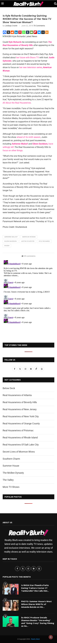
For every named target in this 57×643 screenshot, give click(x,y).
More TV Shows (11, 487)
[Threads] (43, 32)
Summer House (11, 465)
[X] (8, 32)
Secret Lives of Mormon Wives (19, 451)
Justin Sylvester (27, 241)
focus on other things (13, 150)
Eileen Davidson (10, 241)
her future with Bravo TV (27, 57)
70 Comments (39, 26)
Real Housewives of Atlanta (17, 395)
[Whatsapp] (23, 32)
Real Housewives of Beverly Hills (20, 402)
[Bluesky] (39, 32)
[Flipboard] (35, 32)
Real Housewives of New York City (21, 416)
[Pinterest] (20, 32)
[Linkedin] (16, 32)
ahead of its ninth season (28, 137)
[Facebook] (4, 32)
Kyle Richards (44, 241)
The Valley (8, 479)
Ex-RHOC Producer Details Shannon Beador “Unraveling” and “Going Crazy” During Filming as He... (37, 621)
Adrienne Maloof (11, 237)
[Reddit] (12, 32)
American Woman (29, 237)
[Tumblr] (27, 32)
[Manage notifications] (51, 637)
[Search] (54, 3)
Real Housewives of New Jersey (20, 409)
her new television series (30, 67)
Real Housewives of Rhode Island (20, 437)
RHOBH (6, 246)
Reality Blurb (35, 639)
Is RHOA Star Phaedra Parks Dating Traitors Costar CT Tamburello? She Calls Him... (35, 588)
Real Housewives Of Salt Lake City (21, 444)
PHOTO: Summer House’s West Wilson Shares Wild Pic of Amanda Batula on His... (36, 604)
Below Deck (9, 388)
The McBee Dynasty (13, 472)
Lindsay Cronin (11, 26)
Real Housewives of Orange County (21, 423)
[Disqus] (28, 292)
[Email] (31, 32)
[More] (47, 32)
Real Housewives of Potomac (18, 430)
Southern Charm (11, 458)
